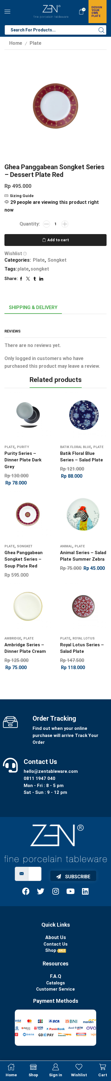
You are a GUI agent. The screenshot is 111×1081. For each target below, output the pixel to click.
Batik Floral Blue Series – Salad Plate (81, 457)
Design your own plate (96, 11)
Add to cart (58, 240)
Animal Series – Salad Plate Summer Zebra (83, 556)
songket (39, 269)
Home (15, 43)
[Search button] (101, 30)
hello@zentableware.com (51, 771)
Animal (66, 546)
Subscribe (77, 876)
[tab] (33, 308)
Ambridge (12, 638)
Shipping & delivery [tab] (33, 307)
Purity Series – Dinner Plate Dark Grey (22, 460)
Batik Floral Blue (75, 447)
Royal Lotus (84, 638)
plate (23, 269)
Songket (57, 260)
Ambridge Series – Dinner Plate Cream (25, 648)
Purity (23, 447)
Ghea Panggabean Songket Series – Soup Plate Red (23, 559)
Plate (35, 43)
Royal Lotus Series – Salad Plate (82, 648)
